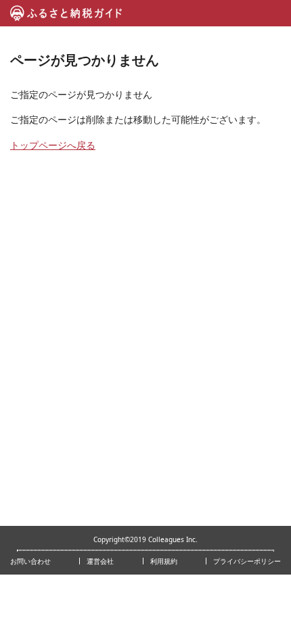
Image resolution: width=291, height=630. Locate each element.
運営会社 (100, 561)
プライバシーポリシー (247, 561)
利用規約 (163, 561)
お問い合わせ (30, 561)
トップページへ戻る (52, 145)
